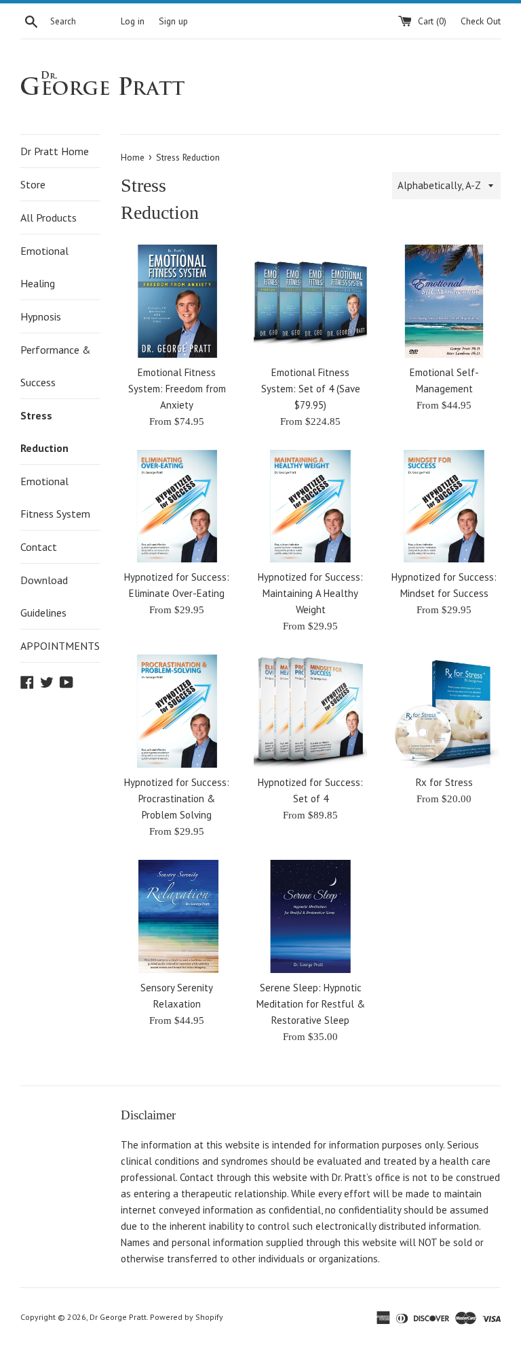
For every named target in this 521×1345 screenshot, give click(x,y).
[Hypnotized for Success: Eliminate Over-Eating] (177, 506)
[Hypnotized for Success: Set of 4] (310, 711)
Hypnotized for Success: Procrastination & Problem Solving (176, 798)
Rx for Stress (444, 782)
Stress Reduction (44, 432)
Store (32, 184)
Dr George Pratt (118, 1317)
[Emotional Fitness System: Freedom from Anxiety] (177, 301)
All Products (48, 217)
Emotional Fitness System (55, 497)
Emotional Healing (44, 267)
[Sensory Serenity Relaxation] (177, 916)
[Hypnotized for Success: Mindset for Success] (444, 506)
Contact (38, 547)
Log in (132, 21)
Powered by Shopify (186, 1317)
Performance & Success (55, 366)
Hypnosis (40, 316)
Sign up (173, 21)
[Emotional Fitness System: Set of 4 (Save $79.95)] (310, 301)
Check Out (481, 21)
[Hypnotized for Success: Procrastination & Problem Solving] (177, 711)
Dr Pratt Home (54, 151)
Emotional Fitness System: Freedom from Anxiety (177, 388)
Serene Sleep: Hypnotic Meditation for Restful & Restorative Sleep (310, 1004)
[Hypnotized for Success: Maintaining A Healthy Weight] (310, 506)
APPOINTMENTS (60, 646)
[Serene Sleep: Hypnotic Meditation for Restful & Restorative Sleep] (310, 916)
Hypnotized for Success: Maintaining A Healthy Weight (310, 593)
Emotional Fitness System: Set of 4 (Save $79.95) (310, 388)
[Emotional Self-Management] (444, 301)
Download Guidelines (44, 596)
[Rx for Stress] (444, 711)
